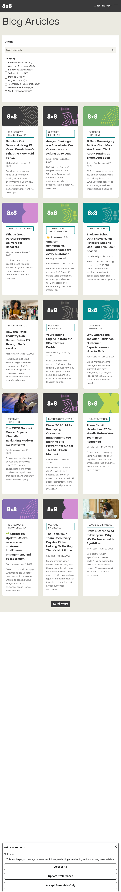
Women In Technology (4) (20, 88)
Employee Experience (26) (20, 70)
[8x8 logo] (7, 6)
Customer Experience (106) (21, 66)
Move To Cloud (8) (16, 77)
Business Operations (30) (20, 63)
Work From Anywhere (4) (20, 91)
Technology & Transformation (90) (24, 84)
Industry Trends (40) (18, 73)
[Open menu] (116, 6)
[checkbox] (6, 63)
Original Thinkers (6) (17, 81)
